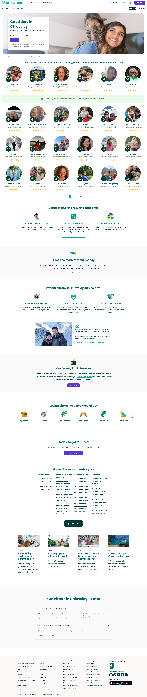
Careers (42, 672)
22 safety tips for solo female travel (57, 555)
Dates (124, 8)
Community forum (46, 666)
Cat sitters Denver (80, 509)
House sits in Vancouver (93, 683)
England (35, 56)
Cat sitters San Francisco (82, 498)
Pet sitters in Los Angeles (70, 677)
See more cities (79, 511)
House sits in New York (93, 672)
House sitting (90, 663)
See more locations (63, 514)
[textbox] (22, 9)
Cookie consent (22, 685)
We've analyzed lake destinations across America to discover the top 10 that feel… (118, 565)
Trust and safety (22, 672)
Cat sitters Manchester (63, 489)
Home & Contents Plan (24, 677)
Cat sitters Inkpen (44, 489)
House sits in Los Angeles (93, 674)
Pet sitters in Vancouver (70, 685)
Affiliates (42, 680)
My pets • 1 (132, 8)
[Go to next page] (80, 196)
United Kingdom (25, 56)
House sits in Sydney (92, 677)
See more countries (99, 513)
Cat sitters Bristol (62, 481)
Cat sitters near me (69, 666)
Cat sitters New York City (82, 487)
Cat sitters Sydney (80, 481)
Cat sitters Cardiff (62, 511)
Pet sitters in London (69, 672)
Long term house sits (92, 666)
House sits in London (92, 669)
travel (50, 550)
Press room (43, 677)
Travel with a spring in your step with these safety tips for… (57, 564)
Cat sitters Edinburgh (63, 484)
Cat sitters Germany (98, 491)
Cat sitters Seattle (80, 503)
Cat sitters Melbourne (81, 484)
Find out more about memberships (73, 273)
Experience (141, 8)
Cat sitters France (97, 497)
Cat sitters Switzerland (99, 511)
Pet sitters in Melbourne (70, 683)
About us (43, 663)
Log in (130, 3)
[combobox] (22, 9)
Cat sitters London (80, 478)
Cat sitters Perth (79, 495)
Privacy (59, 694)
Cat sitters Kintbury (45, 481)
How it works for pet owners (25, 663)
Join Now (139, 3)
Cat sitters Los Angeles (81, 489)
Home (5, 56)
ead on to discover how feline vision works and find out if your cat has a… (88, 568)
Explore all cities (73, 523)
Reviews (19, 683)
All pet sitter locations (69, 688)
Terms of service (47, 694)
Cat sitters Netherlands (99, 502)
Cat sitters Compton (45, 487)
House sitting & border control (26, 680)
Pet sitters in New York (69, 674)
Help (124, 3)
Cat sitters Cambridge (63, 497)
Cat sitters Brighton (62, 486)
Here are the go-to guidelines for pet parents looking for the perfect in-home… (28, 568)
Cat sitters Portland (80, 506)
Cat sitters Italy (97, 505)
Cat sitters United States (100, 478)
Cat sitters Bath (61, 503)
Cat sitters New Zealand (99, 500)
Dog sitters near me (69, 669)
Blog (41, 674)
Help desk (20, 674)
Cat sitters (13, 56)
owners (20, 550)
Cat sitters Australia (98, 486)
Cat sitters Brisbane (80, 492)
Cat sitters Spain (97, 494)
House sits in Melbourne (93, 680)
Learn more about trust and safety (73, 237)
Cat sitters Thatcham (45, 478)
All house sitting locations (94, 685)
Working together (45, 683)
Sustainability (44, 669)
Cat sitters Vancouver (81, 500)
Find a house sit (47, 3)
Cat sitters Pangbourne (46, 484)
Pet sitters (66, 663)
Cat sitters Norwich (62, 508)
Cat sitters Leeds (61, 500)
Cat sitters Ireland (98, 508)
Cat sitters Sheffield (62, 505)
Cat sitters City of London (64, 495)
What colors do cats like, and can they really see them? (88, 556)
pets (79, 550)
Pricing (19, 669)
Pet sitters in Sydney (69, 680)
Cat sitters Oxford (62, 492)
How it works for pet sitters (25, 666)
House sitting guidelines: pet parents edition (26, 556)
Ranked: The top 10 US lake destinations (118, 555)
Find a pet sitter (34, 3)
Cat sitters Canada (98, 489)
